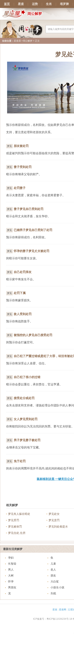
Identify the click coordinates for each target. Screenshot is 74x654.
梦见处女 (54, 513)
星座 (21, 4)
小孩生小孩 (57, 587)
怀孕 (11, 581)
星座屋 (17, 40)
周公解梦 (27, 40)
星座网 (62, 609)
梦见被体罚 (15, 526)
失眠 (53, 593)
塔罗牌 (64, 4)
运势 (35, 4)
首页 (7, 4)
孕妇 (11, 557)
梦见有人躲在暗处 (19, 513)
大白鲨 (55, 581)
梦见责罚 (54, 520)
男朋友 (12, 587)
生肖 (49, 4)
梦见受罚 (13, 520)
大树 (11, 575)
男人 (11, 569)
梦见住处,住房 (16, 532)
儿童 (53, 563)
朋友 (53, 575)
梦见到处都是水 (58, 526)
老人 (53, 569)
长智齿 (12, 563)
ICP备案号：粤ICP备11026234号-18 (52, 619)
